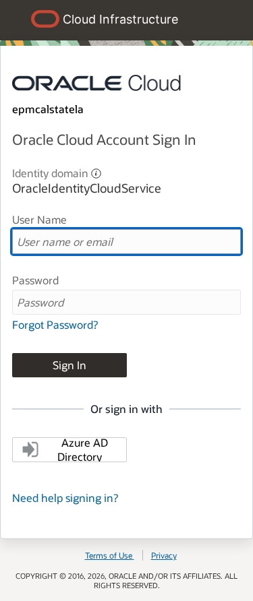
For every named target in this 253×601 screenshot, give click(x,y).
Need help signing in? (65, 498)
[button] (96, 172)
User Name (39, 219)
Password (35, 280)
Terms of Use (108, 555)
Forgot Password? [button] (55, 324)
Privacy (164, 555)
